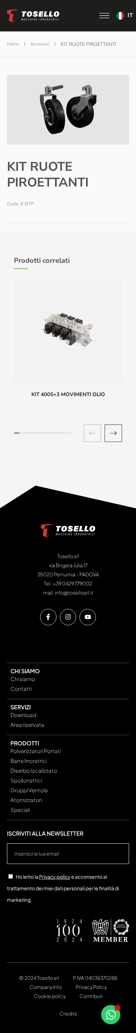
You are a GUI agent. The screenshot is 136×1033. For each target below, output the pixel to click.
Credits (68, 1013)
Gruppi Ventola (29, 790)
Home (13, 44)
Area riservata (27, 724)
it (130, 15)
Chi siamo (22, 678)
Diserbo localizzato (33, 770)
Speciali (20, 809)
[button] (113, 433)
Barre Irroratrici (28, 760)
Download (23, 714)
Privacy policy (54, 876)
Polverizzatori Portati (35, 750)
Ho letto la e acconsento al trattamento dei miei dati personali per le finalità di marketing (63, 888)
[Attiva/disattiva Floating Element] (110, 1014)
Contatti (21, 688)
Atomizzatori (26, 799)
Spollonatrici (26, 780)
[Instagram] (68, 617)
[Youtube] (88, 617)
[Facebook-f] (48, 617)
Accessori (40, 44)
